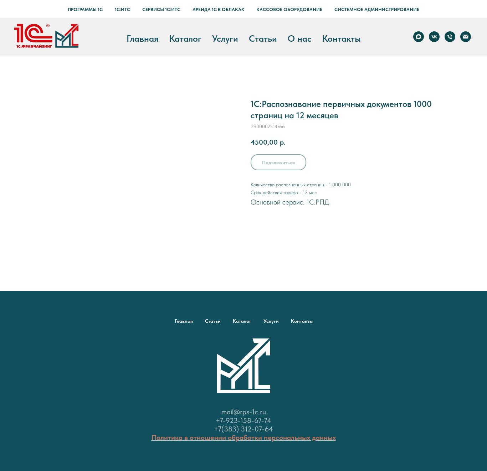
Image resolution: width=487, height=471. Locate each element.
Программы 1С (85, 9)
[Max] (418, 36)
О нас (300, 38)
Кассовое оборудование (289, 9)
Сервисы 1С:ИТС (161, 9)
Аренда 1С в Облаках (218, 9)
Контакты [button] (341, 38)
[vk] (434, 36)
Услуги (225, 38)
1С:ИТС (122, 9)
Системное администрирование (376, 9)
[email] (465, 36)
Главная (143, 38)
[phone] (450, 36)
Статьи (263, 38)
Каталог (185, 38)
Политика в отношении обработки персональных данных (244, 437)
